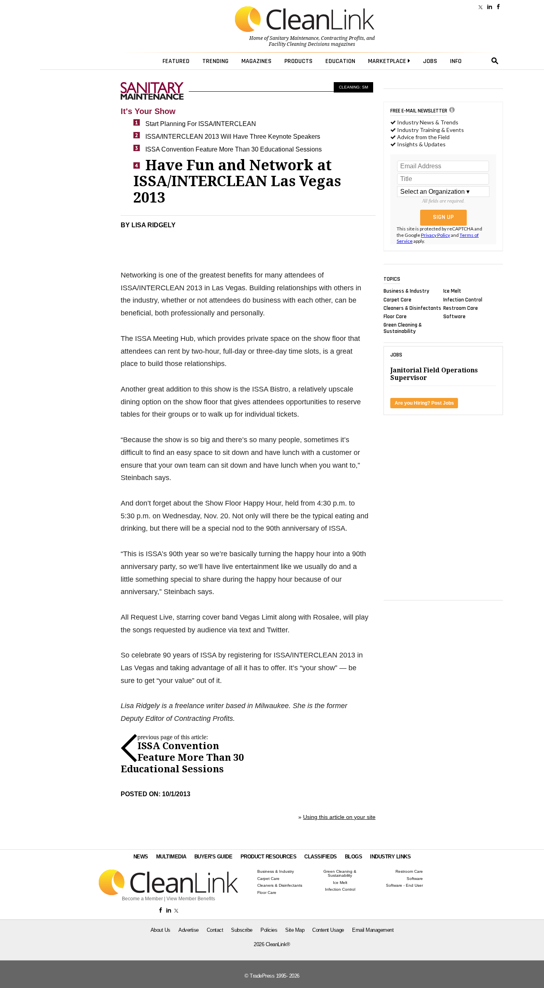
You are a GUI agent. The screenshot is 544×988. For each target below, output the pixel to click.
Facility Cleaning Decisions (299, 44)
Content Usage (328, 930)
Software (454, 316)
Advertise (188, 930)
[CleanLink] (304, 19)
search (495, 61)
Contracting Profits (342, 38)
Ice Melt (452, 291)
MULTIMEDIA (171, 857)
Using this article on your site (339, 817)
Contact (215, 930)
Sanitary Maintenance (294, 38)
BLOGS (353, 857)
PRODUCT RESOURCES (269, 857)
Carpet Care (397, 299)
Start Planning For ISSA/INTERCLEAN (200, 123)
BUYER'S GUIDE (213, 857)
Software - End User (404, 886)
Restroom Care (460, 307)
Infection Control (462, 299)
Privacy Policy (435, 235)
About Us (160, 930)
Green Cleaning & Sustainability (403, 328)
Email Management (372, 930)
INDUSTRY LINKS (390, 857)
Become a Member (142, 898)
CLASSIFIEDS (320, 857)
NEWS (140, 857)
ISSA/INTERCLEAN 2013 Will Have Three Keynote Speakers (232, 136)
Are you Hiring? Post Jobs (424, 403)
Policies (268, 930)
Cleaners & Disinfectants (412, 307)
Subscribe (241, 930)
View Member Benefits (190, 898)
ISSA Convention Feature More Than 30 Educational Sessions (233, 149)
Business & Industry (406, 291)
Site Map (294, 930)
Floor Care (395, 316)
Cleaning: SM (353, 87)
